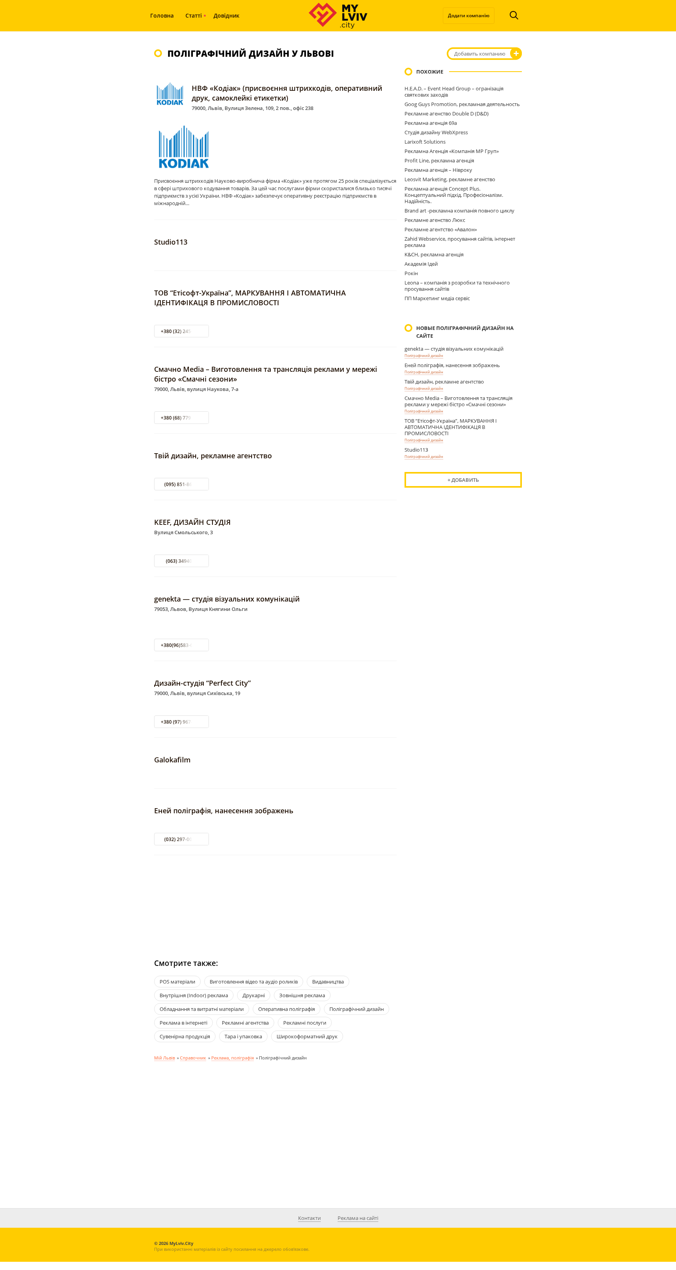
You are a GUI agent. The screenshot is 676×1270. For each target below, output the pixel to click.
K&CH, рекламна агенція (434, 254)
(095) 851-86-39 (181, 484)
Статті (193, 15)
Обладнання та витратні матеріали (202, 1008)
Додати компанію (468, 15)
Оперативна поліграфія (286, 1008)
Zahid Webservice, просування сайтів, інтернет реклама (460, 242)
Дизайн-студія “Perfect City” (202, 683)
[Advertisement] (275, 900)
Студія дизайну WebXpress (436, 132)
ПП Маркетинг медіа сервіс (437, 298)
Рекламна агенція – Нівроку (438, 169)
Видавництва (328, 981)
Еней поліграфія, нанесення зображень (223, 810)
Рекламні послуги (304, 1022)
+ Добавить (463, 479)
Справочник (193, 1058)
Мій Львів (164, 1058)
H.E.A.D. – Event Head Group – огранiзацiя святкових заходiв (454, 91)
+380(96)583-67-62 (182, 645)
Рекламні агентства (245, 1022)
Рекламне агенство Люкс (435, 219)
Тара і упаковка (243, 1036)
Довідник (226, 15)
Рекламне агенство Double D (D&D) (447, 113)
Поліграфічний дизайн (424, 355)
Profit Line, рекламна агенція (439, 160)
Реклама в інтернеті (183, 1022)
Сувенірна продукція (185, 1036)
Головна (162, 15)
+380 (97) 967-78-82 (183, 722)
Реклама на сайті (358, 1217)
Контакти (309, 1217)
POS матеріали (177, 981)
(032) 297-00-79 (181, 839)
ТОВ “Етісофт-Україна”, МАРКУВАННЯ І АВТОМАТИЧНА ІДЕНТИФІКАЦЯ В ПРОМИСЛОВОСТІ (250, 297)
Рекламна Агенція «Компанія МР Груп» (452, 151)
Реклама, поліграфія (232, 1058)
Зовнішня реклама (302, 995)
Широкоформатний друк (307, 1036)
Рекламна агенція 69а (431, 122)
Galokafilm (172, 759)
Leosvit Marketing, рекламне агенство (450, 179)
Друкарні (254, 995)
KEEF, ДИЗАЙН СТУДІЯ (192, 522)
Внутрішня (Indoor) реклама (194, 995)
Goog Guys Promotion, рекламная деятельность (462, 104)
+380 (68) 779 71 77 (182, 417)
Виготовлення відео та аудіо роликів (254, 981)
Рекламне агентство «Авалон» (441, 229)
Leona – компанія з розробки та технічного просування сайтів (457, 285)
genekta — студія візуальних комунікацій (227, 598)
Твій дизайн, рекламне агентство (213, 455)
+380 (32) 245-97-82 (183, 331)
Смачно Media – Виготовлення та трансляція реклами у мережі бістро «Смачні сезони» (458, 401)
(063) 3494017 (182, 561)
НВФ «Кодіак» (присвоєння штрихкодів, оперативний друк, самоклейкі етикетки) (287, 93)
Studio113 (170, 242)
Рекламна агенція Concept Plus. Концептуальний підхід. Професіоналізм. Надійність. (454, 195)
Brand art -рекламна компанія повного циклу (459, 210)
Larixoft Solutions (425, 141)
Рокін (411, 273)
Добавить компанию (479, 53)
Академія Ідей (421, 263)
